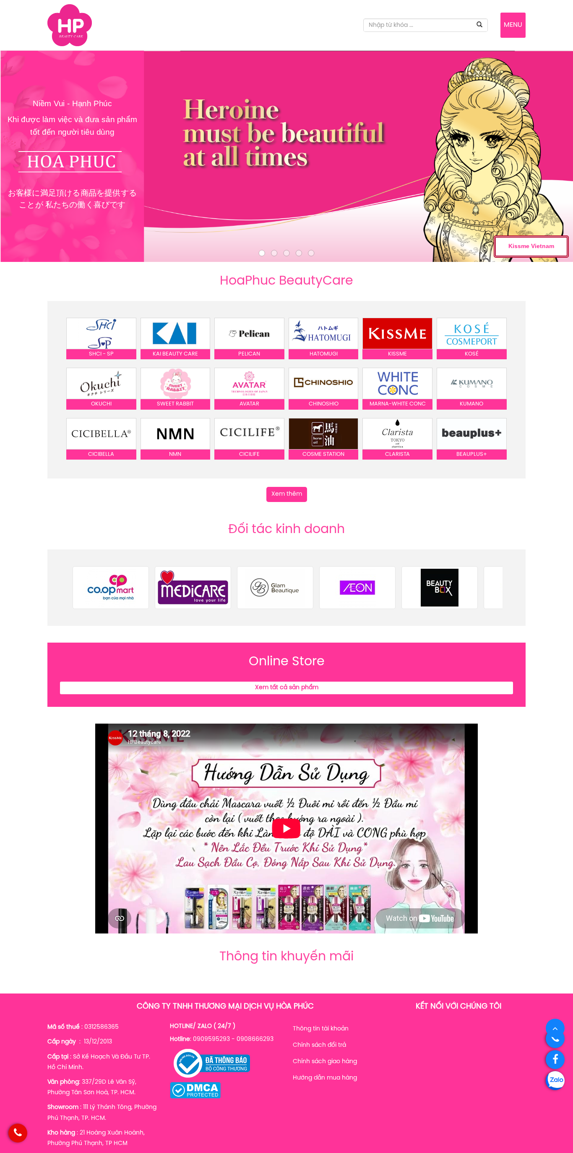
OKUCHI (101, 404)
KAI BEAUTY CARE (175, 354)
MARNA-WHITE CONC (398, 404)
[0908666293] (555, 1038)
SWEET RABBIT (175, 404)
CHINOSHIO (324, 404)
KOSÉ (472, 354)
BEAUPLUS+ (471, 454)
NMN (175, 454)
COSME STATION (323, 454)
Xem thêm (286, 494)
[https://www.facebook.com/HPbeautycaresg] (555, 1059)
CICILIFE (249, 454)
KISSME (397, 354)
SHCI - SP (101, 354)
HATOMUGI (324, 354)
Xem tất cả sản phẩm (286, 688)
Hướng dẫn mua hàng (325, 1078)
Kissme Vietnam (531, 246)
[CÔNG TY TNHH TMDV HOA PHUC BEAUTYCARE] (69, 25)
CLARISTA (397, 454)
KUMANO (471, 404)
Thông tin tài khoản (321, 1029)
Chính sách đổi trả (319, 1045)
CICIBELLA (101, 454)
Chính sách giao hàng (325, 1062)
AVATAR (249, 404)
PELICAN (249, 354)
